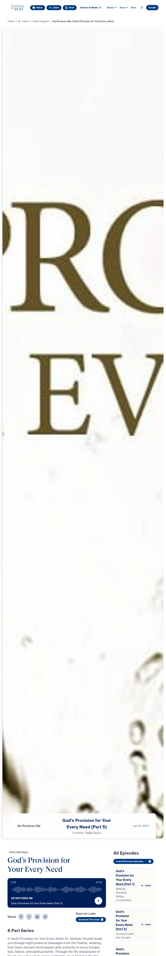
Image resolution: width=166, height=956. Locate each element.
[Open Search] (142, 8)
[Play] (98, 901)
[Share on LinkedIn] (37, 917)
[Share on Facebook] (21, 917)
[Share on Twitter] (29, 917)
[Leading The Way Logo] (17, 8)
